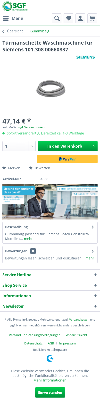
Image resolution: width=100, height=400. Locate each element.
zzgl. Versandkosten (30, 127)
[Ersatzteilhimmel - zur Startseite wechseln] (15, 7)
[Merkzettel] (68, 18)
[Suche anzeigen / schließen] (56, 18)
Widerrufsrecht (76, 335)
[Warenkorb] (92, 18)
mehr (28, 238)
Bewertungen (16, 251)
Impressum (67, 343)
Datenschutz (33, 343)
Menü (17, 18)
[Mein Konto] (80, 18)
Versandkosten (79, 319)
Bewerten (42, 168)
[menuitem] (13, 18)
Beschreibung (16, 227)
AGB (51, 343)
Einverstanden (50, 392)
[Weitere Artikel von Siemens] (86, 57)
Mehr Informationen (50, 380)
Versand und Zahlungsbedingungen (34, 335)
